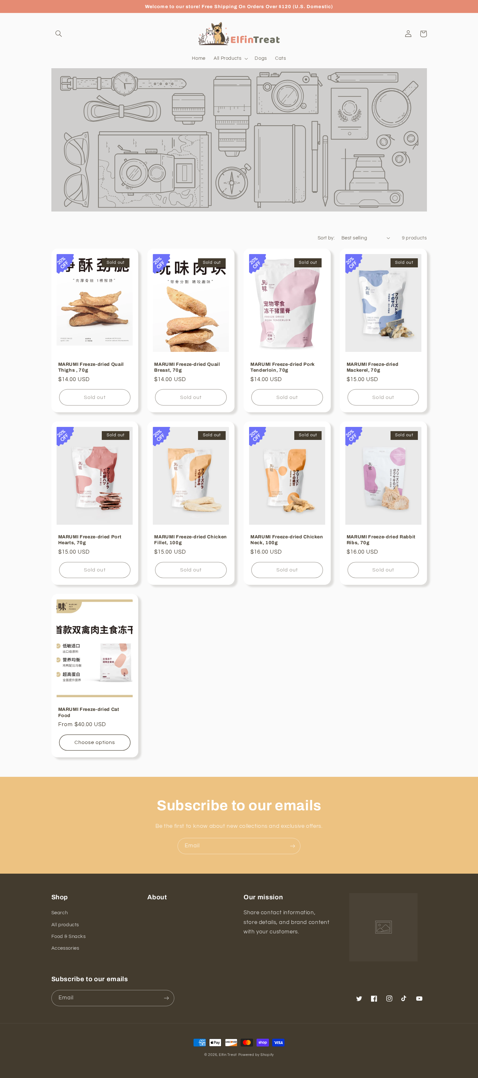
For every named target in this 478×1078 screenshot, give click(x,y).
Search (59, 912)
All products (65, 924)
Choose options (94, 742)
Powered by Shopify (256, 1055)
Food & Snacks (68, 936)
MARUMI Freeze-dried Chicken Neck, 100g (286, 539)
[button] (58, 33)
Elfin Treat (228, 1055)
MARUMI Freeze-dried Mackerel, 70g (373, 367)
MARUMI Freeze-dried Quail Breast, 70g (187, 367)
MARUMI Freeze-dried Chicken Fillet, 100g (190, 539)
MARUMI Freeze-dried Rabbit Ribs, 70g (381, 539)
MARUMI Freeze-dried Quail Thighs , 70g (91, 367)
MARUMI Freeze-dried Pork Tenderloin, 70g (282, 367)
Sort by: (326, 238)
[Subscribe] (292, 846)
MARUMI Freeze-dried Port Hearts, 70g (90, 539)
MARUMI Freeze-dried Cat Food (88, 712)
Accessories (65, 948)
